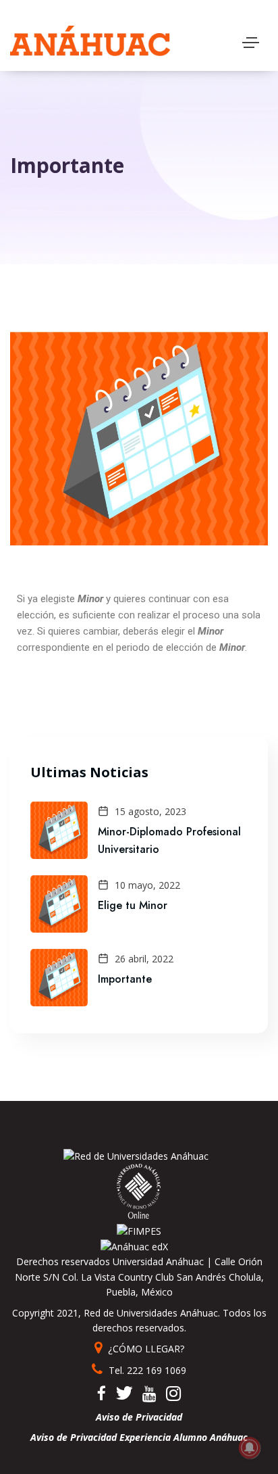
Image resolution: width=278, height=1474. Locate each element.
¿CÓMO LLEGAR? (144, 1348)
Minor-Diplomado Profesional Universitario (169, 840)
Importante (125, 979)
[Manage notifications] (249, 1447)
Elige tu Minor (132, 905)
